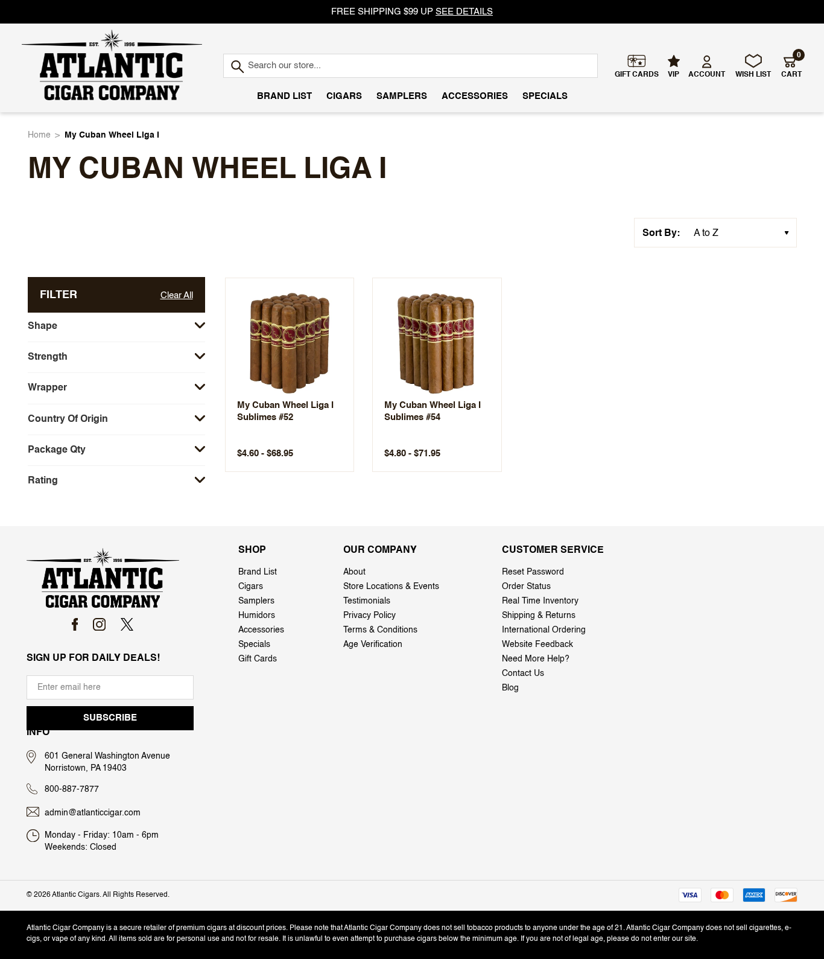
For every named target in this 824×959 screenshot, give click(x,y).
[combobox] (410, 66)
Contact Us (523, 673)
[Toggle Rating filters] (200, 481)
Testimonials (366, 601)
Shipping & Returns (538, 615)
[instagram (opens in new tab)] (99, 624)
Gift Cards (257, 659)
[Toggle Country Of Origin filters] (200, 419)
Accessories (475, 96)
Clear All (176, 295)
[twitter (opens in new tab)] (127, 624)
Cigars (344, 96)
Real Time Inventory (540, 601)
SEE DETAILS (464, 11)
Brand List (284, 96)
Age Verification (372, 644)
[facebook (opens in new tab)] (75, 624)
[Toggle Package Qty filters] (200, 450)
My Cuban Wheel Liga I (112, 135)
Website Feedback (537, 644)
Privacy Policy (369, 615)
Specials (545, 96)
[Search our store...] (237, 67)
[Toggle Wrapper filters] (200, 388)
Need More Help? (535, 659)
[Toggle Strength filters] (200, 357)
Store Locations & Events (391, 586)
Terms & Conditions (380, 630)
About (354, 572)
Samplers (401, 96)
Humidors (256, 615)
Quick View (289, 341)
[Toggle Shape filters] (200, 326)
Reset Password (533, 572)
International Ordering (544, 630)
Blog (510, 688)
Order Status (526, 586)
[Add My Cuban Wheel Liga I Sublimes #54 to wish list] (481, 294)
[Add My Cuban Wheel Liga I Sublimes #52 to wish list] (333, 294)
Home (39, 135)
